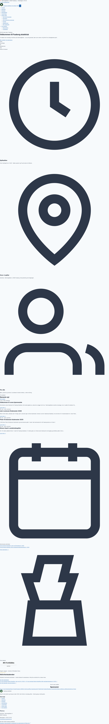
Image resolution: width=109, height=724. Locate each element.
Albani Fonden (13, 689)
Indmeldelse (4, 12)
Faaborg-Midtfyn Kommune (23, 689)
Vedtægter (5, 29)
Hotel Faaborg (44, 689)
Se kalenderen (9, 40)
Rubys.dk (64, 689)
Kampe (4, 21)
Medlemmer (5, 23)
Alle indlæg (2, 399)
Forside (3, 7)
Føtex (58, 689)
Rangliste (5, 18)
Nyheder (3, 10)
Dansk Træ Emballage (5, 689)
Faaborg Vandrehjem (52, 689)
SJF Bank (39, 689)
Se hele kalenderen (4, 679)
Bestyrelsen (5, 27)
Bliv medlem (3, 40)
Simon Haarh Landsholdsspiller (10, 428)
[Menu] (20, 6)
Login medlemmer (5, 2)
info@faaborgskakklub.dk (6, 719)
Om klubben (4, 26)
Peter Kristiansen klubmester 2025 (11, 419)
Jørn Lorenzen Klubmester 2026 (11, 411)
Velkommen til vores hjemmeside (11, 402)
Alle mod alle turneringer (8, 20)
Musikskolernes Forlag (71, 689)
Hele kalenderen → (4, 549)
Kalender (3, 9)
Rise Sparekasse (33, 689)
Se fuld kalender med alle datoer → (8, 683)
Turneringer (4, 14)
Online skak (4, 15)
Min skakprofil (6, 24)
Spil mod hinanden (7, 17)
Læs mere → (3, 407)
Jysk (61, 689)
